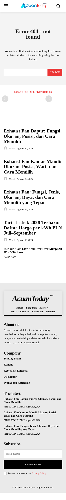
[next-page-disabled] (48, 98)
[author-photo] (6, 148)
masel (12, 148)
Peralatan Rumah (14, 406)
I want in (31, 464)
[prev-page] (5, 98)
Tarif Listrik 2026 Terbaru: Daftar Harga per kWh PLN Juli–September (33, 228)
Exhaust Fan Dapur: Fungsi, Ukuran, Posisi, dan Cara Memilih (33, 136)
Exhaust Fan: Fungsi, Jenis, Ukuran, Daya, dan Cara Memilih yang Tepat (32, 197)
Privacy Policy (39, 473)
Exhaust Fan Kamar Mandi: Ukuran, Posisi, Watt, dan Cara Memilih (33, 167)
